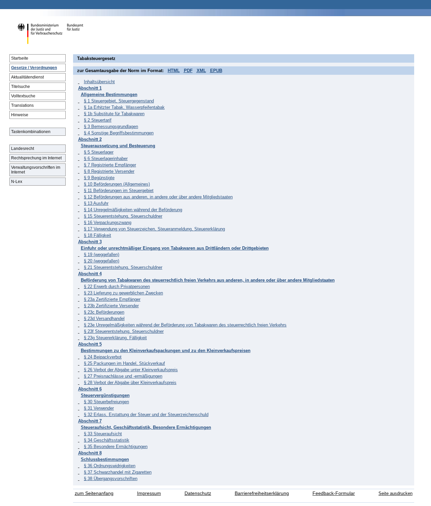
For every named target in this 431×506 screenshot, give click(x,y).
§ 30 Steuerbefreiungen (106, 401)
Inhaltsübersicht (99, 81)
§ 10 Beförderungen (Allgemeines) (117, 184)
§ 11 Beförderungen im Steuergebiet (119, 190)
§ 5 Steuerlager (98, 152)
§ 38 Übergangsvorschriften (110, 478)
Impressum (149, 493)
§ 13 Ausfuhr (96, 203)
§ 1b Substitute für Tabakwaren (114, 113)
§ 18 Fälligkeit (97, 235)
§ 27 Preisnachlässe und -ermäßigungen (123, 376)
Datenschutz (198, 493)
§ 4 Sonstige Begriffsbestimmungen (119, 132)
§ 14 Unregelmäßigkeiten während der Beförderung (133, 209)
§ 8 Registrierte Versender (109, 171)
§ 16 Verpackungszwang (107, 222)
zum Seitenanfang (94, 493)
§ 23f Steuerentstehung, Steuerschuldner (124, 331)
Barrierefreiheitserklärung (262, 493)
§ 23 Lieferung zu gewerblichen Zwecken (123, 292)
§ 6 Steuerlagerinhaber (106, 158)
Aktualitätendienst (27, 77)
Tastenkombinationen (31, 131)
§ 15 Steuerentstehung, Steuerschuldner (123, 216)
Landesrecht (22, 148)
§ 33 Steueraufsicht (103, 433)
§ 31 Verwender (99, 408)
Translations (22, 105)
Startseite (19, 58)
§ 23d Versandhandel (104, 318)
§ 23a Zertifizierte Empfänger (112, 299)
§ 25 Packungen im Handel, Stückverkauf (124, 363)
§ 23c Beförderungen (104, 312)
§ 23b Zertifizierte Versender (111, 305)
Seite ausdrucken (395, 493)
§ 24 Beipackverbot (103, 356)
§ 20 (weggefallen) (101, 260)
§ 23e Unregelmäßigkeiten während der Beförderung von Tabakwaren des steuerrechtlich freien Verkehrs (185, 324)
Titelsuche (20, 86)
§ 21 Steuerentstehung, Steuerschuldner (123, 267)
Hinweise (19, 115)
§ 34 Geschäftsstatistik (106, 440)
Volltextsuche (23, 96)
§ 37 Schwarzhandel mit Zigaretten (118, 472)
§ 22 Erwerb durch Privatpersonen (117, 286)
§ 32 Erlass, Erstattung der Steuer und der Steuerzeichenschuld (146, 414)
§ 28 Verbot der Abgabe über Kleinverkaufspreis (130, 382)
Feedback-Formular (333, 493)
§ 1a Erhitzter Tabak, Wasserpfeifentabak (124, 107)
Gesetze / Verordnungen (34, 67)
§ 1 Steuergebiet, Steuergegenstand (119, 100)
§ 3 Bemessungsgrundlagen (111, 126)
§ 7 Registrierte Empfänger (110, 164)
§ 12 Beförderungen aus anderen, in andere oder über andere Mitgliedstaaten (158, 196)
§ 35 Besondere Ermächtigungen (115, 446)
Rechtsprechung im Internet (36, 158)
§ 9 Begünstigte (99, 177)
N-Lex (16, 181)
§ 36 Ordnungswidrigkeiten (109, 465)
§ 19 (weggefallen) (101, 254)
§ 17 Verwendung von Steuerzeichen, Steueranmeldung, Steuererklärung (154, 228)
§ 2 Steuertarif (97, 120)
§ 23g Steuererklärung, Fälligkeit (115, 337)
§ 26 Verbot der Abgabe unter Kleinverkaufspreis (131, 369)
